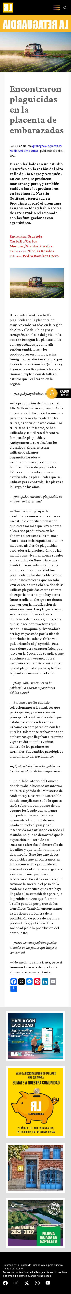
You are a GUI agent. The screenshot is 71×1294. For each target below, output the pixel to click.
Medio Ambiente (20, 150)
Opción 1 (60, 399)
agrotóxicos (55, 145)
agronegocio (39, 145)
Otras (34, 150)
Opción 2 (60, 401)
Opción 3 (60, 402)
